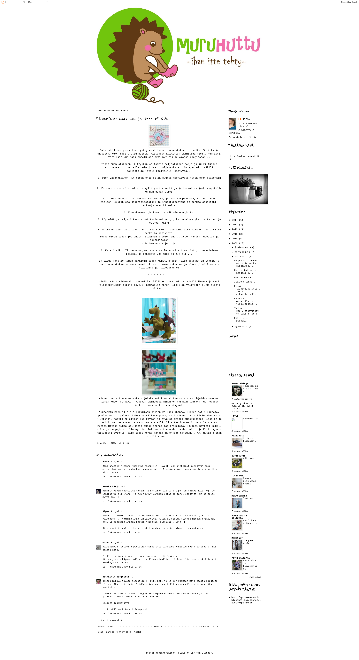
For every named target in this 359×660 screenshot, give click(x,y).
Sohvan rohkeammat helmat (249, 481)
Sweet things (240, 383)
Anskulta (103, 153)
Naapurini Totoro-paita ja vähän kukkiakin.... (246, 263)
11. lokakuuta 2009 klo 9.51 (121, 532)
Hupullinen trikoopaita (250, 522)
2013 (235, 225)
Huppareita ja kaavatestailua (250, 564)
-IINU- (236, 416)
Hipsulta (194, 150)
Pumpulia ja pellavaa (239, 517)
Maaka (106, 542)
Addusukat (249, 458)
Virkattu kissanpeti (249, 439)
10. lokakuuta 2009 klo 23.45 (122, 501)
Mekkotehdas (239, 496)
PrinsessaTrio (115, 167)
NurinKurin (239, 456)
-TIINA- (246, 119)
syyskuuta (242, 326)
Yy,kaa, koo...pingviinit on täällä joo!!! (246, 311)
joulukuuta (242, 247)
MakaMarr (237, 538)
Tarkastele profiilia (243, 137)
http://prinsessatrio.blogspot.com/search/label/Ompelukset (246, 600)
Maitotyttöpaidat (243, 403)
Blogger (207, 653)
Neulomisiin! (250, 418)
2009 (235, 243)
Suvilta (208, 150)
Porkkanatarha (241, 558)
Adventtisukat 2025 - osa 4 (250, 389)
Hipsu (106, 511)
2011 (235, 234)
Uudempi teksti (107, 626)
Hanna (106, 462)
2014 (235, 220)
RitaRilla (178, 285)
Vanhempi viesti (210, 626)
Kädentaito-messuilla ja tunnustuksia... (245, 301)
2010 (235, 239)
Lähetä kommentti (111, 620)
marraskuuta (243, 252)
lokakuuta (242, 257)
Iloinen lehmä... (245, 282)
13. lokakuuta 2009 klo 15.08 (122, 613)
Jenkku (107, 486)
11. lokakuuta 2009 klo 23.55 (122, 567)
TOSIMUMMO (238, 476)
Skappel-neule (248, 542)
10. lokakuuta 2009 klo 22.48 (122, 476)
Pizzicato (238, 436)
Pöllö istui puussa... (242, 319)
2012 (235, 229)
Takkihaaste (250, 498)
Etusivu (158, 626)
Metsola (200, 422)
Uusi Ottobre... (244, 277)
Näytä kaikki (255, 577)
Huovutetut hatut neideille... (245, 271)
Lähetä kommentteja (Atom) (123, 632)
